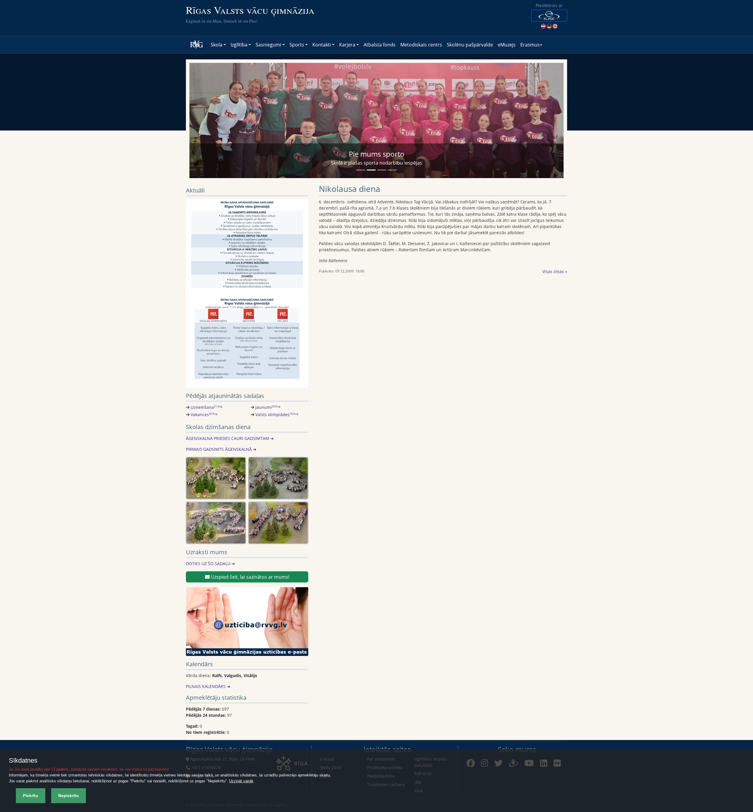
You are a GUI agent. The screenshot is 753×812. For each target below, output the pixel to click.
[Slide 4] (392, 170)
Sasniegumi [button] (268, 44)
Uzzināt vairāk (241, 781)
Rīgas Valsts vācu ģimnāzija (250, 10)
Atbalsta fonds (380, 44)
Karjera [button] (347, 44)
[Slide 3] (381, 170)
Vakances (204, 414)
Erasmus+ (531, 44)
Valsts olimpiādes (276, 414)
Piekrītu (30, 795)
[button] (549, 15)
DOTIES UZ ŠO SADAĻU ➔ (210, 563)
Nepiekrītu (68, 795)
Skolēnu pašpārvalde (470, 44)
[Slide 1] (360, 170)
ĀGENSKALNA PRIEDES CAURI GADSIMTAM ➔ (230, 438)
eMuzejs (507, 44)
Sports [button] (296, 44)
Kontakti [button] (321, 44)
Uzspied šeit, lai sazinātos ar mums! (249, 577)
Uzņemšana (206, 407)
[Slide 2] (371, 170)
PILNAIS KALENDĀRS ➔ (208, 686)
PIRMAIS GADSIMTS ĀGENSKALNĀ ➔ (221, 449)
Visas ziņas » (554, 271)
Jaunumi (267, 407)
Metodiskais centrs (421, 44)
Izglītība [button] (239, 44)
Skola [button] (216, 44)
